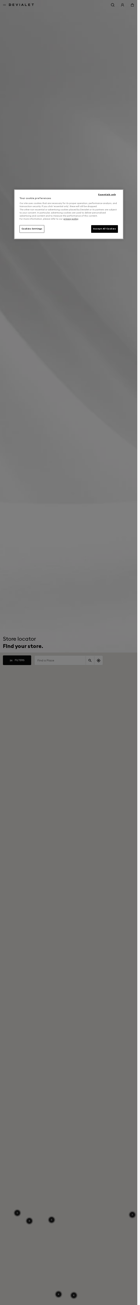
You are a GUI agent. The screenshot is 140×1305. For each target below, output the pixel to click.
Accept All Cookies (104, 228)
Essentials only (107, 194)
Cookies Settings (32, 228)
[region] (68, 214)
